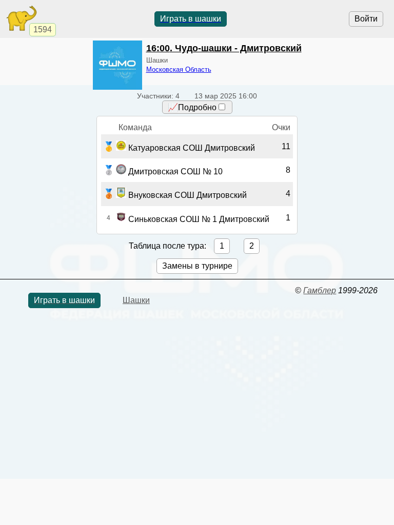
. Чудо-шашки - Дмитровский (224, 48)
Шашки (136, 300)
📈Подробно (192, 107)
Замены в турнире (197, 265)
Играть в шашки (190, 18)
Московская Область (178, 69)
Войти (366, 18)
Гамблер (319, 290)
